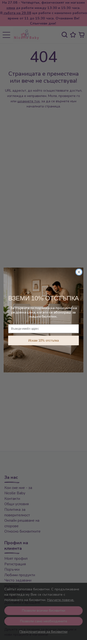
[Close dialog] (79, 272)
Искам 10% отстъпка (43, 340)
